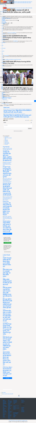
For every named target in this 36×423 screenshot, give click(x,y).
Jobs (25, 8)
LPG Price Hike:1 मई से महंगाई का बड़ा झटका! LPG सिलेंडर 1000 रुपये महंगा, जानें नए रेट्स (7, 371)
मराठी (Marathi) (4, 405)
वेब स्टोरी (29, 1)
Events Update (15, 413)
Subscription (15, 401)
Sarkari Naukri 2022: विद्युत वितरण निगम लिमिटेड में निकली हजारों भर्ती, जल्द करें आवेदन (17, 111)
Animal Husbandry (5, 322)
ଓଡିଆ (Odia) (4, 411)
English (4, 400)
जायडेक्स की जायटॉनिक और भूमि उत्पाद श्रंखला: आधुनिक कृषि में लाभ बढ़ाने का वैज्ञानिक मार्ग (7, 156)
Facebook (22, 407)
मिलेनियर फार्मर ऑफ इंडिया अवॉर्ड (6, 18)
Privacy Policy (11, 420)
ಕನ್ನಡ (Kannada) (4, 410)
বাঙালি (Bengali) (4, 408)
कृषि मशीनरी (3, 20)
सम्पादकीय (18, 2)
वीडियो (24, 2)
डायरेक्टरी (30, 2)
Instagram (22, 410)
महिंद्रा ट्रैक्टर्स (3, 19)
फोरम (2, 95)
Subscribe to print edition (16, 406)
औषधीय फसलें (10, 405)
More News (7, 378)
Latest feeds (6, 255)
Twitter (22, 408)
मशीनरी (24, 1)
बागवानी (21, 1)
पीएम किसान (3, 23)
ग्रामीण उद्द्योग (10, 411)
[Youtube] (2, 88)
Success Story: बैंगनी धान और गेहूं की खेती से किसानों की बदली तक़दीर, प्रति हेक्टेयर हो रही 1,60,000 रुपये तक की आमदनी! (7, 189)
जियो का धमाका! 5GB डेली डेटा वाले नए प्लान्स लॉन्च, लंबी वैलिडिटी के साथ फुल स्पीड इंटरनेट (7, 291)
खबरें (8, 400)
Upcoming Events (15, 412)
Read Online (15, 400)
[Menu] (5, 0)
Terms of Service (15, 420)
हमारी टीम (3, 97)
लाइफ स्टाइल (22, 8)
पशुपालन (19, 1)
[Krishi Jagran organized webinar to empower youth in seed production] (14, 114)
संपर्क (2, 99)
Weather (4, 309)
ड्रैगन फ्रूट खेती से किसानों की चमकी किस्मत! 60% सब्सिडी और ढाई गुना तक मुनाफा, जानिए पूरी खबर (7, 303)
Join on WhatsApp (7, 242)
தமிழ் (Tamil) (5, 406)
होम (7, 1)
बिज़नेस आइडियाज (4, 22)
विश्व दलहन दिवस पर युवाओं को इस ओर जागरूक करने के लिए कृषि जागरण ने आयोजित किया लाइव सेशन (17, 116)
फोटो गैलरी (21, 2)
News (3, 256)
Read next (6, 107)
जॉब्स (19, 396)
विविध (26, 8)
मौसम (10, 1)
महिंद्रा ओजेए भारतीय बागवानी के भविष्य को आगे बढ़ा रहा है (7, 282)
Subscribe (18, 81)
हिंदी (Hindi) (4, 401)
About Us (22, 400)
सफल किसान (4, 2)
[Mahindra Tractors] (18, 9)
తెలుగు (4, 416)
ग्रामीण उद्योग (26, 1)
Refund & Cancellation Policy (23, 420)
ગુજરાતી (4, 417)
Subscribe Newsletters (7, 251)
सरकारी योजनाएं (15, 1)
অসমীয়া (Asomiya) (4, 413)
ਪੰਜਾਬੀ (4, 415)
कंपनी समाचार (15, 2)
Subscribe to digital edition (16, 408)
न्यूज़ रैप (8, 8)
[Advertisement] (7, 384)
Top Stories (6, 147)
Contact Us (23, 401)
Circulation (15, 402)
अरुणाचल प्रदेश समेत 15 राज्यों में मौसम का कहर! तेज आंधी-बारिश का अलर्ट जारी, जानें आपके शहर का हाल (7, 316)
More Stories (7, 233)
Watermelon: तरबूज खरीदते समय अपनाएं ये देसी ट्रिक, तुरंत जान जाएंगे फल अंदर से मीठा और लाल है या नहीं (7, 226)
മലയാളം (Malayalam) (4, 403)
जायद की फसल (4, 21)
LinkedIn (22, 409)
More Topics (3, 103)
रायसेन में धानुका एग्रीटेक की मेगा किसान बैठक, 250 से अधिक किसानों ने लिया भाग (7, 262)
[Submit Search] (35, 101)
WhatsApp (22, 411)
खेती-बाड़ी (12, 1)
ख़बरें (8, 1)
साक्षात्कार (11, 2)
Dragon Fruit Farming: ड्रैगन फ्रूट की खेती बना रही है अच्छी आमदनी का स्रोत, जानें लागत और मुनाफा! (7, 172)
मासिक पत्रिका (27, 2)
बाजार (7, 2)
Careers (22, 402)
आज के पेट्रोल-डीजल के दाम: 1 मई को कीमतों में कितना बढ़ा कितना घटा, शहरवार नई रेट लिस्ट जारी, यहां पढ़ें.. (7, 358)
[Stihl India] (11, 9)
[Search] (5, 4)
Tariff (14, 403)
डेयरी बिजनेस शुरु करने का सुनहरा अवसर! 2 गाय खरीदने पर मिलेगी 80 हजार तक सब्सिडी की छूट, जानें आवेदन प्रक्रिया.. (7, 343)
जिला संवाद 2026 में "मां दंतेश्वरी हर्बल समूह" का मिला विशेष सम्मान (7, 273)
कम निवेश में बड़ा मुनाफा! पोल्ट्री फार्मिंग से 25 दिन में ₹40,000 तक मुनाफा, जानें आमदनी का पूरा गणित (7, 329)
